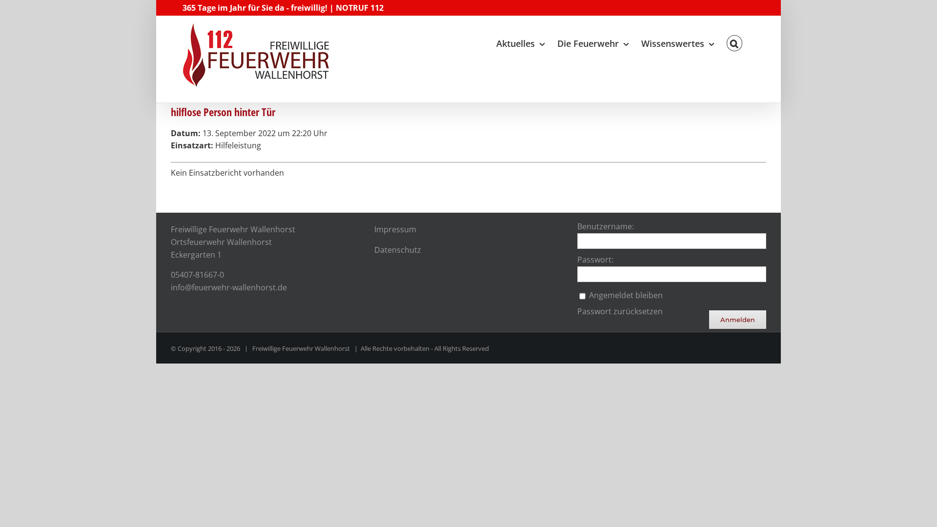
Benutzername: (605, 226)
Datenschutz (397, 249)
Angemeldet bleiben (626, 295)
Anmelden (737, 320)
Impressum (395, 229)
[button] (734, 41)
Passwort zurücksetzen (620, 311)
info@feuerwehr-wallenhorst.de (229, 287)
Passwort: (595, 259)
